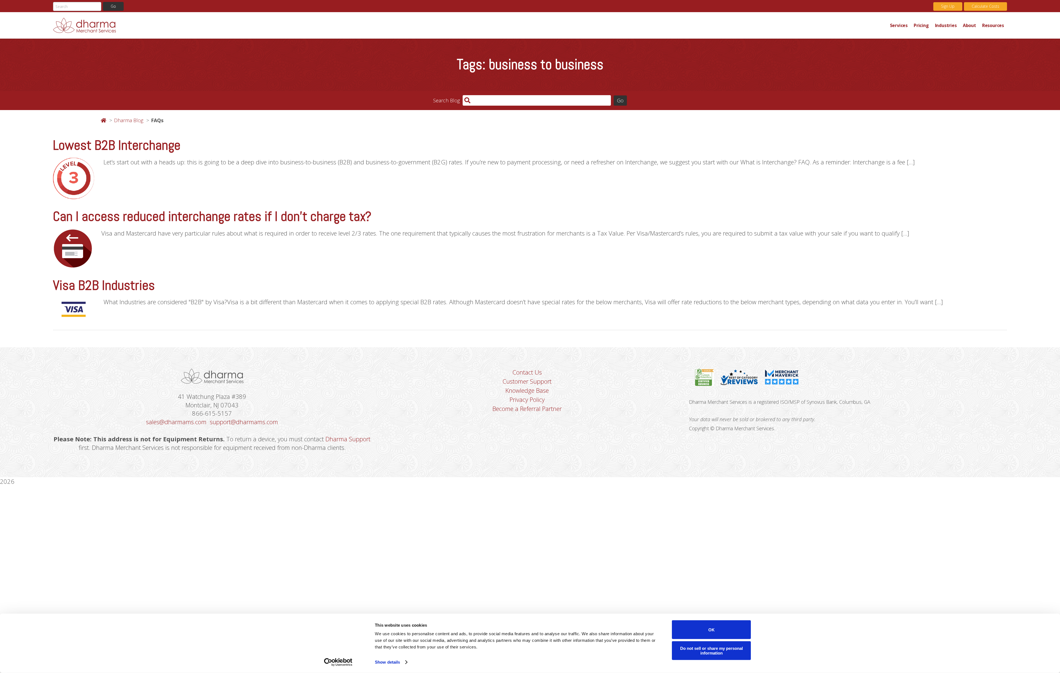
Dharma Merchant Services (470, 25)
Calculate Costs (985, 6)
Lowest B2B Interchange (117, 145)
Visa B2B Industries (104, 285)
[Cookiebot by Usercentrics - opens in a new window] (338, 662)
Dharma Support (347, 439)
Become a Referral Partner (527, 408)
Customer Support (527, 381)
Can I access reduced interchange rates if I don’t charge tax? (212, 216)
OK (711, 629)
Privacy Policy (527, 399)
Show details (387, 662)
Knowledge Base (527, 390)
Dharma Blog (128, 120)
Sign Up (948, 6)
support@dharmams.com (244, 422)
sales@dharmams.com (176, 422)
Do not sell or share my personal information (711, 650)
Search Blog (446, 100)
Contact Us (527, 372)
